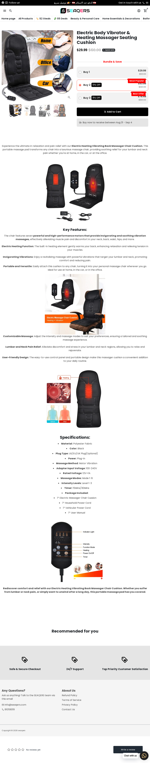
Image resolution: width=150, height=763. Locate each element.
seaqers (21, 730)
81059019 (8, 709)
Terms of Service (71, 700)
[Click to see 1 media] (15, 110)
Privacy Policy (70, 704)
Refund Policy (69, 695)
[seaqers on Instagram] (6, 2)
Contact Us (68, 709)
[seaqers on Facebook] (3, 2)
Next (69, 66)
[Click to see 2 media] (30, 110)
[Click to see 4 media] (59, 110)
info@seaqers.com (14, 704)
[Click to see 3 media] (45, 110)
